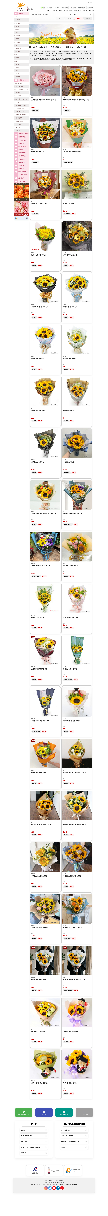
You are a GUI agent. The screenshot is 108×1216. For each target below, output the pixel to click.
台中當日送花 (17, 127)
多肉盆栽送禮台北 (18, 121)
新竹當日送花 (17, 124)
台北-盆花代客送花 (19, 111)
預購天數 (69, 18)
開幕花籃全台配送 (18, 86)
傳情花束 (37, 14)
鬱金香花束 (17, 35)
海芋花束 (16, 39)
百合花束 (16, 32)
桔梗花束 (16, 67)
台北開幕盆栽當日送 (19, 108)
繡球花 (16, 45)
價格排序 (60, 18)
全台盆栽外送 (17, 92)
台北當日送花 (17, 102)
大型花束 (16, 70)
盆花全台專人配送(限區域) (20, 99)
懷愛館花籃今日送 (18, 118)
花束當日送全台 (18, 83)
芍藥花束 (16, 73)
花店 (31, 14)
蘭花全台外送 (17, 95)
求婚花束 (16, 26)
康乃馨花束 (17, 20)
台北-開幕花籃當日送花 (20, 114)
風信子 (16, 61)
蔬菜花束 (16, 57)
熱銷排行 (78, 18)
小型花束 (16, 29)
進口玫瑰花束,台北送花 (20, 105)
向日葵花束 (17, 76)
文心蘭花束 (17, 42)
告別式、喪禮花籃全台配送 (21, 89)
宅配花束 (16, 16)
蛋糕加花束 (17, 23)
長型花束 (16, 64)
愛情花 (16, 54)
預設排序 (88, 18)
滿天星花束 (17, 51)
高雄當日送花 (17, 130)
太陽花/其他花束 (18, 48)
